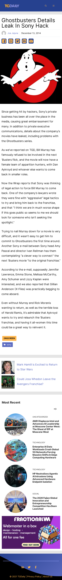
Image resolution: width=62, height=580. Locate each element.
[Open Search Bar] (46, 5)
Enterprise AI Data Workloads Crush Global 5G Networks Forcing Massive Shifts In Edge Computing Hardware (46, 452)
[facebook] (4, 41)
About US (47, 576)
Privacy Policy (34, 576)
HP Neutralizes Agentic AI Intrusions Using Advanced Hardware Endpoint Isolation (45, 477)
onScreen (9, 338)
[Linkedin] (22, 567)
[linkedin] (24, 41)
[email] (31, 41)
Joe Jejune (13, 33)
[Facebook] (35, 567)
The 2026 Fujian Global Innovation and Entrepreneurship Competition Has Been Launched (45, 503)
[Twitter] (29, 567)
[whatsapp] (10, 41)
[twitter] (17, 41)
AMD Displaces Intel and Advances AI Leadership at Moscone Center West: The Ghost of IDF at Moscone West (46, 426)
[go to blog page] (55, 408)
